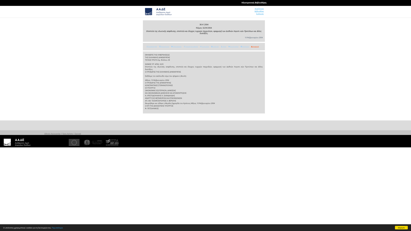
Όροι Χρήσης (68, 134)
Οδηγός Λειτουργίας (52, 134)
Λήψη (224, 47)
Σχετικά (78, 134)
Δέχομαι (401, 227)
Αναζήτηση (259, 9)
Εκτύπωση (245, 47)
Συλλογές (260, 14)
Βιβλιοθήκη (259, 11)
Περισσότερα (57, 228)
